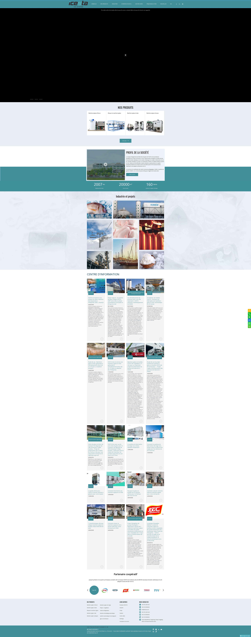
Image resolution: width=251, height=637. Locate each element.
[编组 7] (138, 210)
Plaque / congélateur (104, 607)
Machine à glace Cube (91, 613)
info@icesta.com (145, 609)
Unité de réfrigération (104, 610)
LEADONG (135, 631)
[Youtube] (161, 630)
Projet (121, 610)
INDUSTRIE (115, 4)
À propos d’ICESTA (123, 605)
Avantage (122, 618)
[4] (125, 254)
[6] (151, 260)
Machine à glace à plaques (92, 616)
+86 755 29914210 (146, 612)
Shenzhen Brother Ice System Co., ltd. (99, 627)
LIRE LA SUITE (132, 174)
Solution (121, 613)
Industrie (121, 607)
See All (94, 590)
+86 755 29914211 (146, 604)
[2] (125, 229)
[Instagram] (153, 632)
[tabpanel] (125, 55)
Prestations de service (124, 621)
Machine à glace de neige (105, 605)
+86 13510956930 (145, 607)
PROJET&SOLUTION (151, 4)
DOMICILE (94, 4)
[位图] (99, 235)
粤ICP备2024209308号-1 (93, 629)
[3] (151, 235)
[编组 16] (99, 210)
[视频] (106, 165)
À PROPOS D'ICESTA (126, 4)
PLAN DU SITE (141, 631)
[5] (99, 260)
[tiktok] (156, 632)
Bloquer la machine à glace (92, 610)
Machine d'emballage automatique (107, 613)
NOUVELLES (163, 4)
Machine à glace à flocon (92, 605)
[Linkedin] (156, 630)
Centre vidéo (122, 616)
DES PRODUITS (104, 4)
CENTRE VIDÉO (139, 4)
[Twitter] (159, 630)
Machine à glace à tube (92, 607)
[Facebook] (153, 630)
